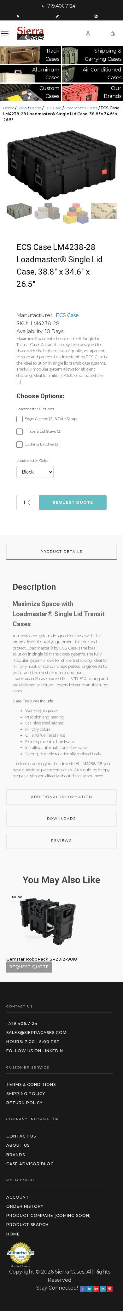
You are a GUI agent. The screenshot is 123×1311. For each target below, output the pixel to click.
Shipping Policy (25, 1093)
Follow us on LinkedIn (34, 1050)
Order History (25, 1206)
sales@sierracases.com (36, 1032)
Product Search (27, 1224)
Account (17, 1197)
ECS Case (53, 107)
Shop (22, 107)
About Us (18, 1145)
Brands (15, 1154)
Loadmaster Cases (81, 107)
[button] (58, 6)
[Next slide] (112, 165)
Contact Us (21, 1136)
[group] (61, 165)
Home (8, 107)
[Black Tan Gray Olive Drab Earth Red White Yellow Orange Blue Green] (35, 472)
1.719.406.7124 (22, 1023)
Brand (35, 107)
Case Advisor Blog (30, 1163)
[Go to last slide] (11, 931)
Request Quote (73, 502)
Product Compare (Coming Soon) (48, 1215)
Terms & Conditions (31, 1084)
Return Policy (24, 1102)
